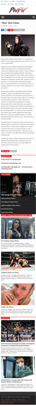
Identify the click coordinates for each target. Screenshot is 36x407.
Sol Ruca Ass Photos (7, 307)
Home (2, 399)
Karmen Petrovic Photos (8, 198)
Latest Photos (4, 1)
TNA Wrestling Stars (23, 401)
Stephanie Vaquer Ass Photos (10, 272)
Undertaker (13, 151)
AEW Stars (3, 4)
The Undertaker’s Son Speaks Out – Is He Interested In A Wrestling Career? (16, 168)
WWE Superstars (21, 1)
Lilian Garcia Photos (7, 212)
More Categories (19, 4)
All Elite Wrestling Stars (6, 401)
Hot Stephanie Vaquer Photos (9, 202)
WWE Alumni (11, 4)
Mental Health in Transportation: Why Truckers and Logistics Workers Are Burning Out (16, 381)
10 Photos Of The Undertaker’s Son (11, 163)
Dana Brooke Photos (7, 209)
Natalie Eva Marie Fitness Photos (10, 205)
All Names (12, 1)
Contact (11, 402)
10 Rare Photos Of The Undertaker (11, 159)
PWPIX (5, 26)
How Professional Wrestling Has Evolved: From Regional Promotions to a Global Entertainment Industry (17, 344)
